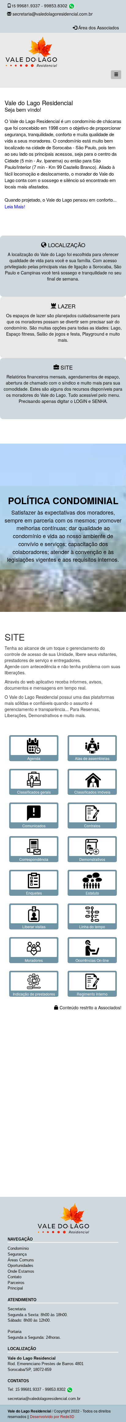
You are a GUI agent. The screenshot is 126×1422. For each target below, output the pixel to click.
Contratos (92, 825)
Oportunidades (20, 1265)
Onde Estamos (21, 1271)
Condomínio (18, 1248)
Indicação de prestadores (34, 993)
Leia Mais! (15, 206)
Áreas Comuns (21, 1260)
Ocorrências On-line (92, 960)
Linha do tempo (92, 926)
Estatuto (92, 892)
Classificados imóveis (92, 792)
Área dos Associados (98, 27)
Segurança (17, 1254)
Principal (15, 1288)
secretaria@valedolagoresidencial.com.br (53, 14)
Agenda (33, 758)
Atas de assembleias (92, 758)
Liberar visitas (34, 926)
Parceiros (16, 1282)
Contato (14, 1277)
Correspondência (33, 859)
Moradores (34, 960)
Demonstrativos (92, 859)
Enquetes (34, 892)
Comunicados (34, 825)
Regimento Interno (92, 993)
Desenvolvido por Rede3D (52, 1416)
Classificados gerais (34, 792)
